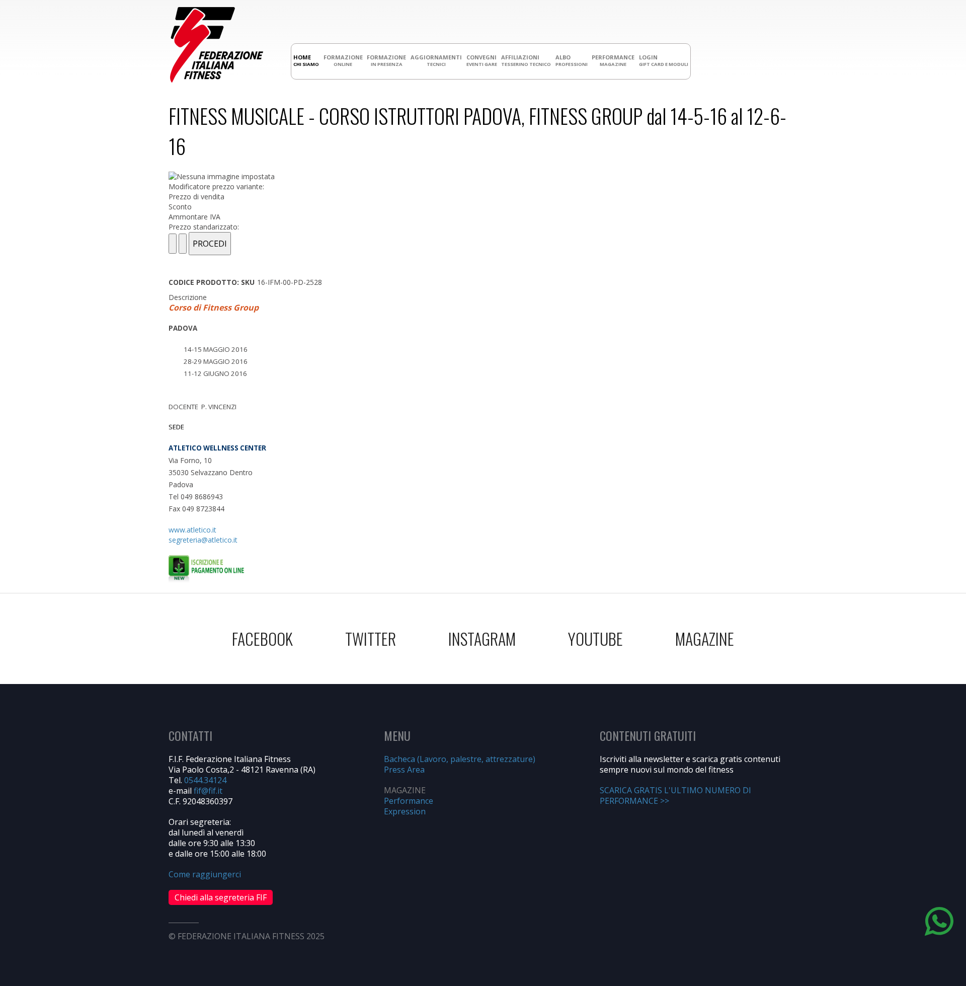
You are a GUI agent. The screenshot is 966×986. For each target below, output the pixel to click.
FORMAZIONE (343, 60)
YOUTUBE (595, 638)
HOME (306, 60)
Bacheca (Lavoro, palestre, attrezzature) (459, 759)
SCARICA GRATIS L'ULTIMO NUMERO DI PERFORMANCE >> (675, 795)
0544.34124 (205, 780)
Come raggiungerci (205, 874)
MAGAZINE (704, 638)
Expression (405, 811)
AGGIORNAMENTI (436, 60)
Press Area (404, 769)
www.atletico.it (192, 530)
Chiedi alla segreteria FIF (221, 897)
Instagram (482, 638)
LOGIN (663, 60)
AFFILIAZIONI (526, 60)
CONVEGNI (481, 60)
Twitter (370, 638)
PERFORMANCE (613, 60)
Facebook (262, 638)
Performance (408, 800)
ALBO (571, 60)
